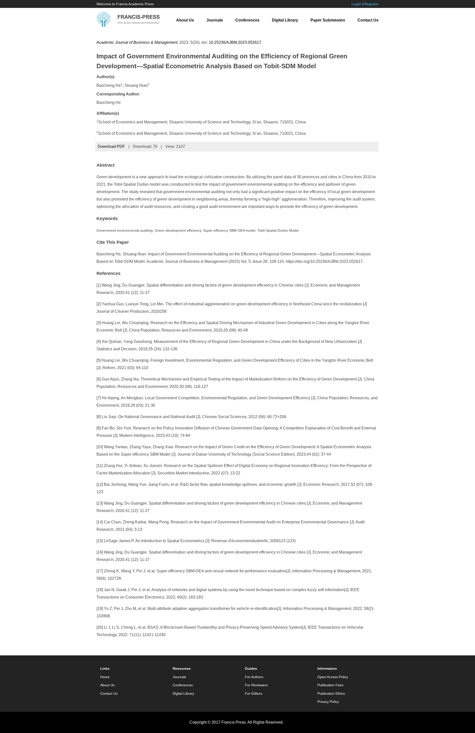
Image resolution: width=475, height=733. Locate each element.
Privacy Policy (328, 702)
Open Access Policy (332, 677)
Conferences (247, 20)
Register (371, 4)
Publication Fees (330, 685)
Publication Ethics (331, 693)
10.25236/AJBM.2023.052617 (235, 42)
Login (356, 4)
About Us (185, 20)
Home (105, 677)
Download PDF (111, 146)
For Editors (253, 693)
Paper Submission (327, 20)
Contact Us (368, 20)
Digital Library (285, 20)
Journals (214, 20)
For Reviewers (256, 685)
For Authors (254, 677)
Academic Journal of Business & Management (136, 42)
